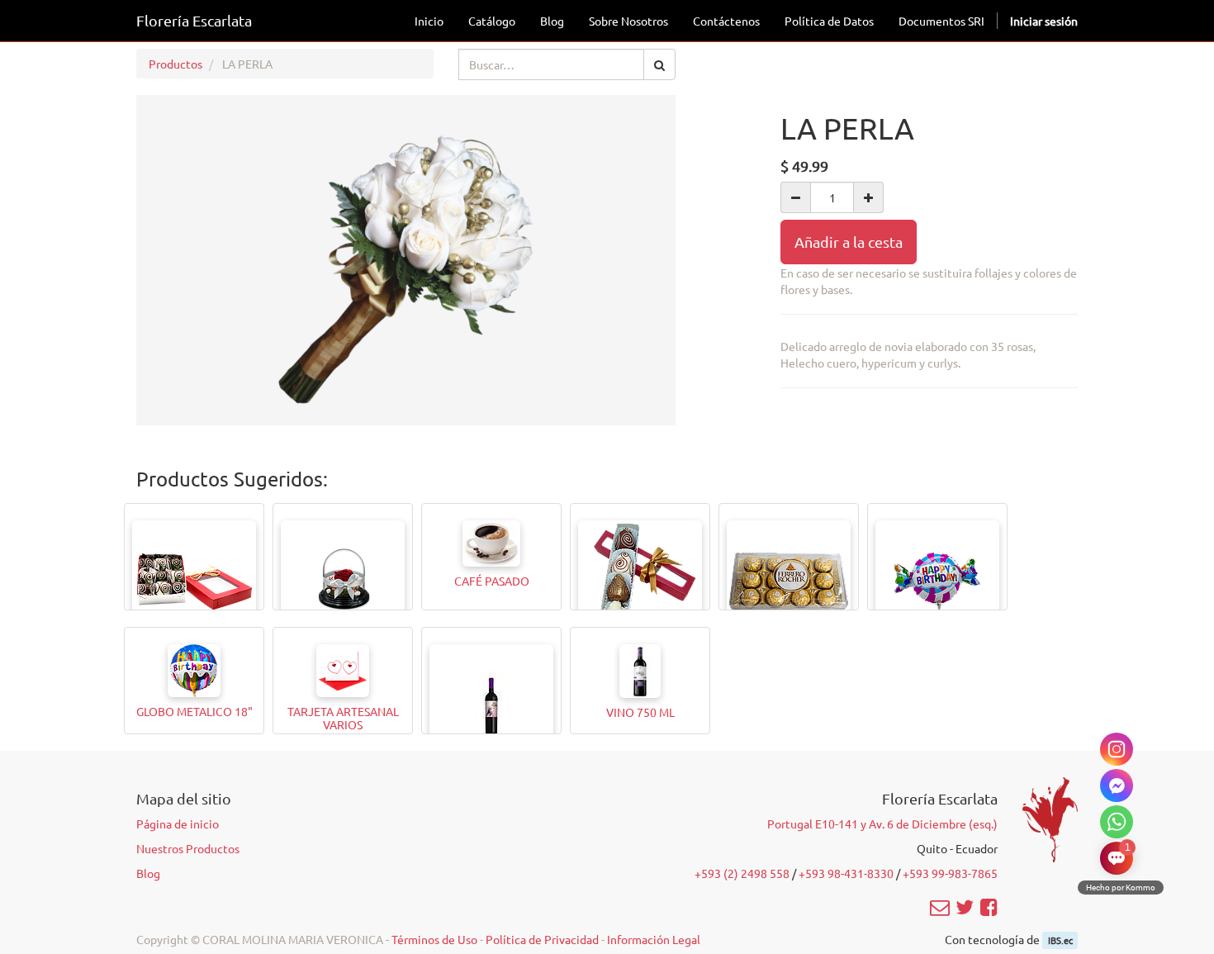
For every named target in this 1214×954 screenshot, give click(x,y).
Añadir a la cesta (848, 241)
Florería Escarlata (194, 20)
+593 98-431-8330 (846, 873)
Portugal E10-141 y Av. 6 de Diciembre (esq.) (882, 823)
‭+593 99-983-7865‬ (950, 873)
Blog (148, 873)
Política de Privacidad (542, 939)
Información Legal (653, 939)
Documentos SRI (941, 20)
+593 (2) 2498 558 (742, 873)
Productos (175, 63)
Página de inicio (177, 823)
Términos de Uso (434, 939)
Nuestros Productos (187, 848)
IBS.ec (1060, 940)
